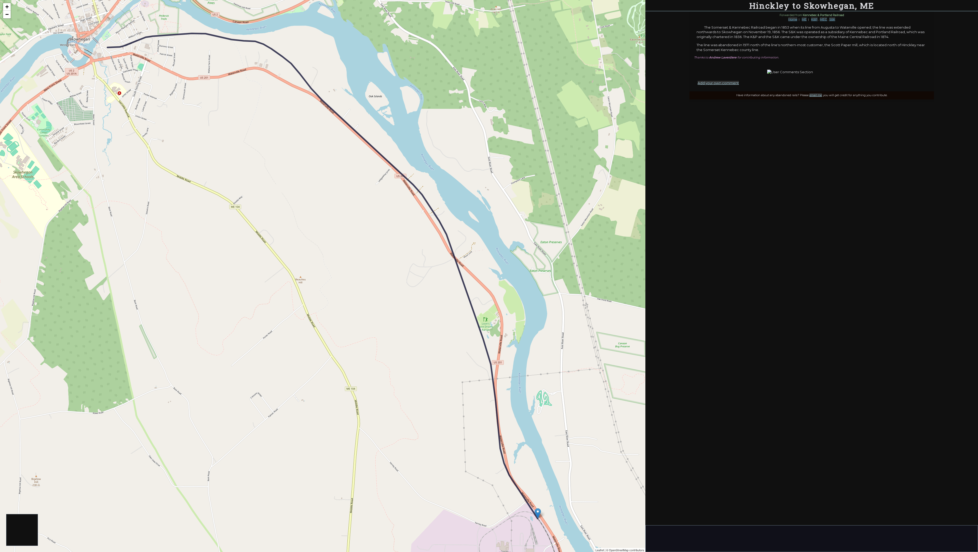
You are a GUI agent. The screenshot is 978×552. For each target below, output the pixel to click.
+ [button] (7, 7)
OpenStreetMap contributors (626, 550)
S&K (832, 19)
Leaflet (599, 550)
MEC (823, 19)
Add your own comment (718, 83)
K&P (814, 19)
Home (792, 19)
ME (804, 19)
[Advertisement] (22, 530)
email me (815, 95)
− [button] (7, 14)
